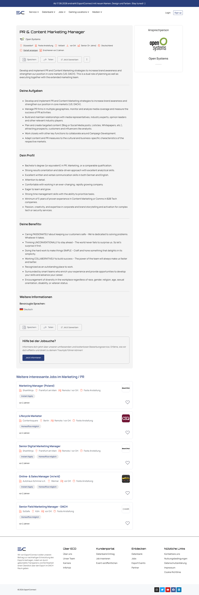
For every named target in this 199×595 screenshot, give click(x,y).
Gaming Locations (78, 11)
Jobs (60, 11)
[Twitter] (162, 589)
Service (33, 11)
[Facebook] (173, 589)
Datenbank (47, 11)
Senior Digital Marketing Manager (40, 446)
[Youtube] (167, 589)
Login (168, 12)
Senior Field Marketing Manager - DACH (43, 506)
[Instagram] (156, 589)
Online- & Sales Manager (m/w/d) (39, 476)
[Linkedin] (179, 589)
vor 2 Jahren (24, 403)
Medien (96, 11)
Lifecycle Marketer (30, 416)
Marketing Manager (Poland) (37, 385)
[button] (29, 59)
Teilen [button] (50, 59)
